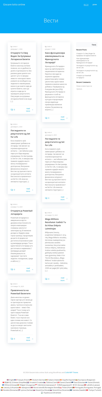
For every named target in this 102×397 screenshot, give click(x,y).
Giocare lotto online (14, 4)
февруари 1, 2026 (16, 49)
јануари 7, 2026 (50, 49)
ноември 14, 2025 (17, 207)
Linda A (15, 46)
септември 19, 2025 (17, 286)
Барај (94, 45)
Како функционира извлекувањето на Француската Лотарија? (84, 61)
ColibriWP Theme (71, 372)
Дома (94, 4)
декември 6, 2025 (16, 127)
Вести (86, 4)
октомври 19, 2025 (51, 215)
